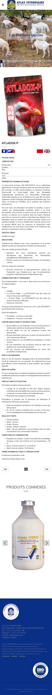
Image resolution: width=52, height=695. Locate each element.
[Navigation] (3, 5)
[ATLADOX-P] (24, 106)
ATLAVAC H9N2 (26, 534)
